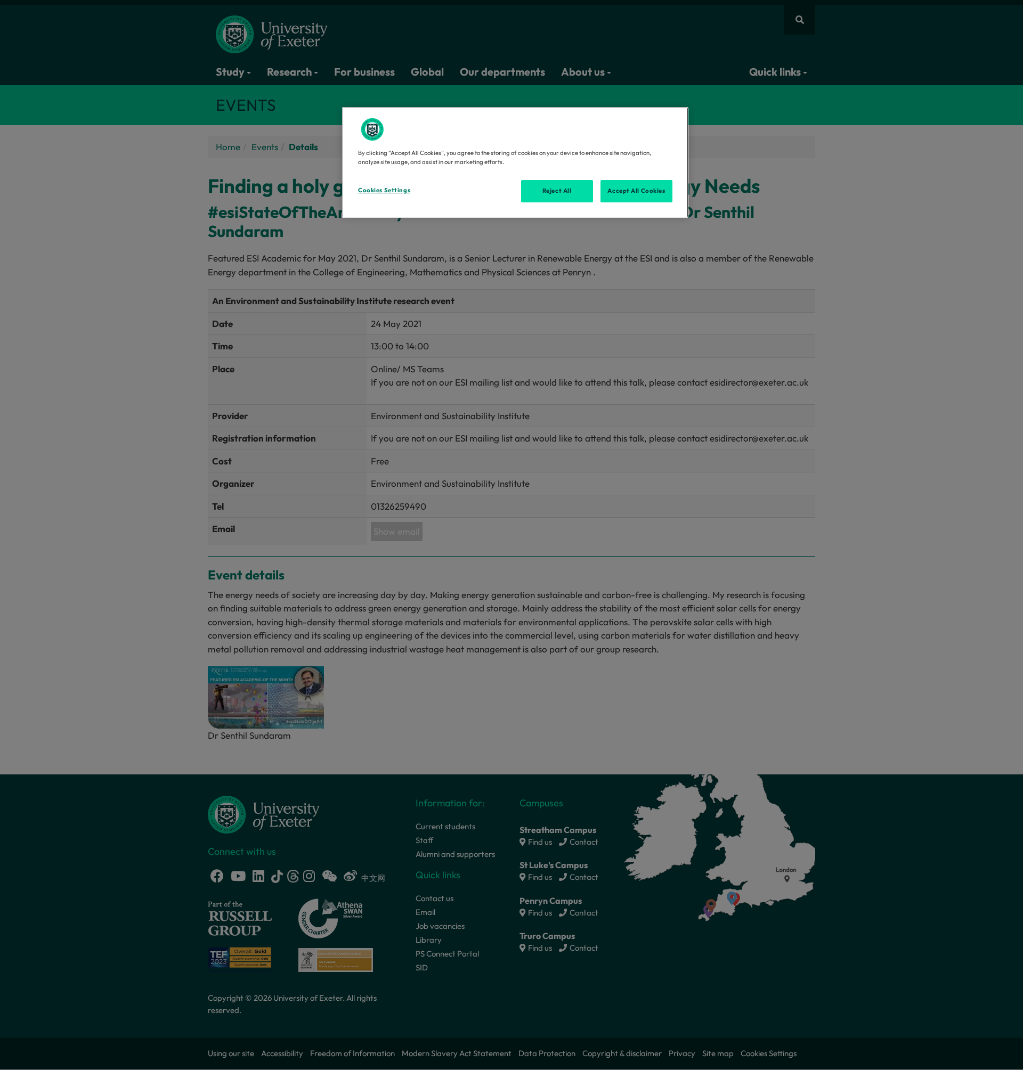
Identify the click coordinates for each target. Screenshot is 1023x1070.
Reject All (557, 190)
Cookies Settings (384, 190)
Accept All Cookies (636, 190)
